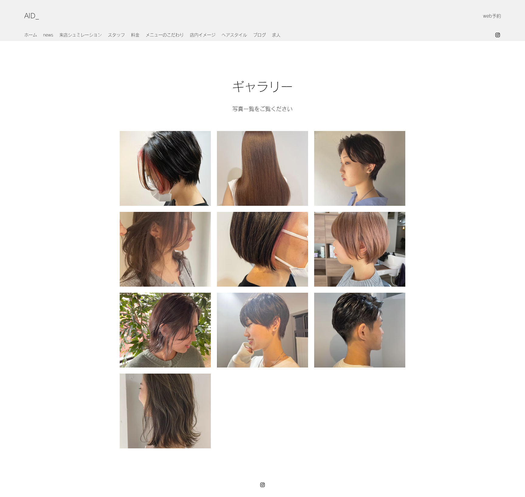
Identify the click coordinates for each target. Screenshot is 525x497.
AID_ (31, 15)
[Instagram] (498, 35)
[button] (165, 168)
